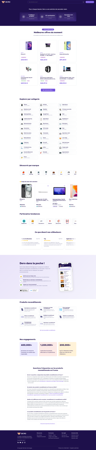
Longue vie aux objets (52, 436)
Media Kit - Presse (52, 435)
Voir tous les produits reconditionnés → (48, 330)
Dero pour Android (65, 436)
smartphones (43, 381)
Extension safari (74, 438)
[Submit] (83, 2)
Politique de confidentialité (63, 448)
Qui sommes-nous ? (21, 440)
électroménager (60, 381)
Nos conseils (39, 435)
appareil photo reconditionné (40, 394)
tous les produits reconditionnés (55, 394)
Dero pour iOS (64, 435)
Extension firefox (74, 436)
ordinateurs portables (51, 381)
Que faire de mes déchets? (53, 438)
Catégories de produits (41, 436)
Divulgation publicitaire (74, 448)
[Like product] (31, 186)
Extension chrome (75, 435)
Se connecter (91, 2)
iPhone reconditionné (54, 393)
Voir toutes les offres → (48, 90)
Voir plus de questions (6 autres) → (48, 423)
